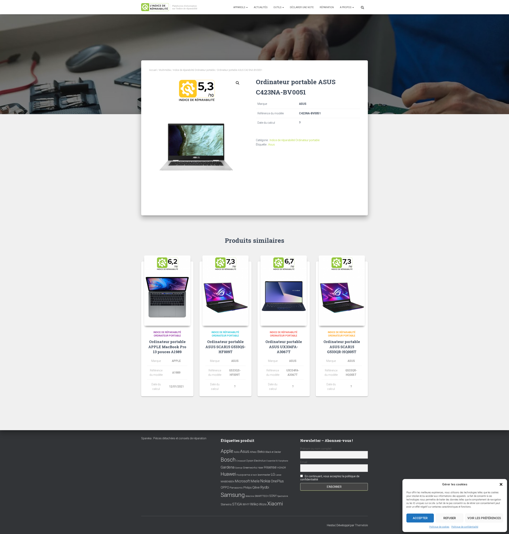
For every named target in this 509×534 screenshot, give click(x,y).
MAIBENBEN (227, 481)
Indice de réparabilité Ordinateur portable (194, 70)
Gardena (227, 467)
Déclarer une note (302, 7)
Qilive (256, 487)
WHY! (246, 504)
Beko (261, 452)
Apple (227, 451)
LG (273, 474)
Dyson (249, 460)
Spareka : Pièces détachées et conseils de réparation (173, 438)
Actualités (260, 7)
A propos (346, 7)
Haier (260, 467)
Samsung (233, 495)
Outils (277, 7)
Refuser (449, 518)
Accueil (153, 70)
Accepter (420, 518)
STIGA (237, 504)
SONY (273, 496)
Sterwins (226, 504)
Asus (271, 144)
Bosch (228, 459)
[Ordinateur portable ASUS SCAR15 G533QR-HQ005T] (342, 290)
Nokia (265, 481)
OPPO (225, 487)
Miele (255, 481)
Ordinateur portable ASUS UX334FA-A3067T (283, 346)
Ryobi (264, 487)
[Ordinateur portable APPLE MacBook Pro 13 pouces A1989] (167, 290)
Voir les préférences (484, 518)
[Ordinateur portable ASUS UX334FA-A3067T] (283, 290)
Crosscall (241, 461)
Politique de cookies (439, 526)
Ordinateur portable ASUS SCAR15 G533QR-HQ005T (341, 346)
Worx (263, 504)
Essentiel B (272, 461)
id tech (254, 475)
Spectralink (282, 496)
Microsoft (242, 481)
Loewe (278, 475)
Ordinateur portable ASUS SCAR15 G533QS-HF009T (225, 346)
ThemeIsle (361, 525)
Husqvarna (243, 474)
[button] (501, 484)
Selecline (249, 496)
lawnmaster (264, 474)
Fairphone (283, 461)
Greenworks (250, 467)
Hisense (270, 467)
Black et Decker (273, 452)
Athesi (253, 451)
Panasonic (236, 487)
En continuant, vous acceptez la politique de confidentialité (329, 478)
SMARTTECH (262, 496)
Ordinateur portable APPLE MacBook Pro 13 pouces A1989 (167, 346)
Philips (247, 487)
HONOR (281, 467)
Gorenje (238, 468)
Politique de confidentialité (464, 526)
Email (303, 462)
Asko (236, 451)
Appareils (239, 7)
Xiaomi (275, 504)
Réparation (327, 7)
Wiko (254, 504)
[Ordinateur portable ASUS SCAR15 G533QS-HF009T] (225, 290)
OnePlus (277, 481)
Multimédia (165, 70)
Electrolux (260, 460)
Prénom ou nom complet (315, 448)
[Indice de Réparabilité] (170, 7)
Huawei (228, 474)
